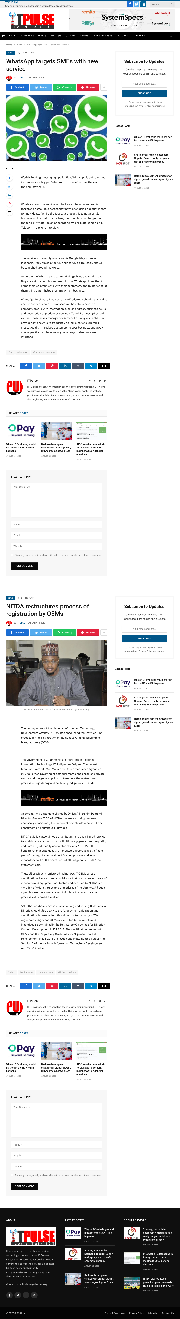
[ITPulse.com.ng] (30, 20)
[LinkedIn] (9, 195)
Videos (84, 35)
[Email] (9, 212)
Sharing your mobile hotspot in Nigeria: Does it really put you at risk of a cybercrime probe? (40, 6)
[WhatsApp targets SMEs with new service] (56, 128)
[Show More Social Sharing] (103, 87)
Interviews (27, 35)
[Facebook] (9, 178)
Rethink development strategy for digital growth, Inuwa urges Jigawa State (56, 447)
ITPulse (21, 78)
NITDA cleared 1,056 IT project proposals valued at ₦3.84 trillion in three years (158, 1282)
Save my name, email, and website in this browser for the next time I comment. (58, 555)
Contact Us (168, 1313)
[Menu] (176, 36)
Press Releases (102, 35)
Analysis (56, 35)
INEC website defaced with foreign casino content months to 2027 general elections (91, 449)
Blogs (42, 35)
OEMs (72, 972)
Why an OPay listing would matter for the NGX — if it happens (21, 447)
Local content (45, 972)
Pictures (122, 35)
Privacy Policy (145, 106)
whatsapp (22, 352)
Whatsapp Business (44, 352)
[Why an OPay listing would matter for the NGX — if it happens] (21, 431)
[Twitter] (9, 186)
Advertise (138, 35)
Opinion (71, 35)
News (12, 35)
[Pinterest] (9, 203)
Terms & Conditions (115, 1313)
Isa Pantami (26, 972)
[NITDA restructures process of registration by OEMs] (56, 673)
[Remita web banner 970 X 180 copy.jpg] (64, 249)
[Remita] (122, 29)
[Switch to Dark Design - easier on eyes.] (171, 35)
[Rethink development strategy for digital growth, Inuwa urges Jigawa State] (56, 431)
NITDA (61, 972)
